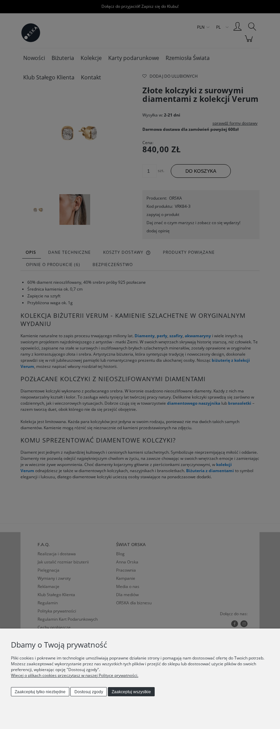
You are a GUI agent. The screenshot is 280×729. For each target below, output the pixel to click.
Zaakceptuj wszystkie (131, 691)
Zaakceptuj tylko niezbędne (40, 691)
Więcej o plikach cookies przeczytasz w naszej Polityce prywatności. (74, 675)
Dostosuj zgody (88, 691)
